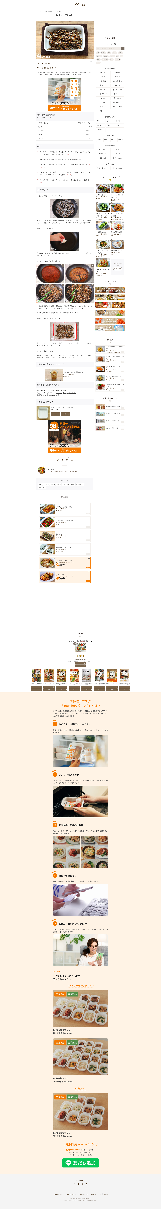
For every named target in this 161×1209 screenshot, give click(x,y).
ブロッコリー (105, 59)
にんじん (114, 52)
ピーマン (103, 52)
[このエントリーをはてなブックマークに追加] (45, 63)
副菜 (40, 484)
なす (98, 52)
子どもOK (46, 484)
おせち (59, 484)
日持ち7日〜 (80, 484)
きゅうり (106, 56)
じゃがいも (99, 56)
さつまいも (117, 59)
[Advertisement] (65, 607)
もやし (98, 59)
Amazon (59, 390)
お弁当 (53, 484)
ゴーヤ (98, 62)
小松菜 (108, 52)
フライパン (42, 487)
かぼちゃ (121, 52)
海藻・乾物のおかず (68, 484)
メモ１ (69, 154)
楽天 (64, 390)
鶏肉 (117, 56)
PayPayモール (71, 393)
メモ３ (69, 175)
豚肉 (122, 56)
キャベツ (112, 56)
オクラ (111, 59)
